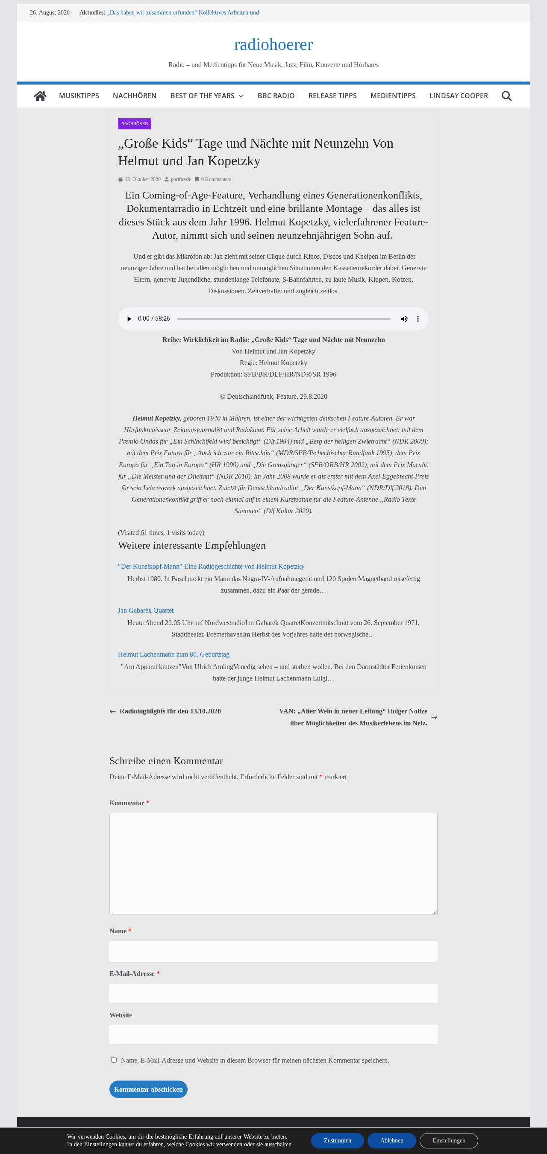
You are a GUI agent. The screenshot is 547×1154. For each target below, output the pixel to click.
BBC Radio (276, 95)
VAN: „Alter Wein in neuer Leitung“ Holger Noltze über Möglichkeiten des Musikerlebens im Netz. (353, 716)
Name (120, 931)
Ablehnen (391, 1140)
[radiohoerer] (40, 96)
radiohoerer (273, 44)
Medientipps (393, 95)
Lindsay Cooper (458, 95)
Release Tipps (333, 95)
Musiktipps (79, 95)
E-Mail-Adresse (134, 973)
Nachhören (135, 95)
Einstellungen (100, 1144)
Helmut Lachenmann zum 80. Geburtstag (173, 654)
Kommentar (129, 802)
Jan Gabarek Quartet (146, 610)
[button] (239, 96)
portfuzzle (181, 179)
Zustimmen (337, 1140)
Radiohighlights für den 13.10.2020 (170, 711)
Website (120, 1015)
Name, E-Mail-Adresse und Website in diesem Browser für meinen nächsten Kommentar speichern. (255, 1060)
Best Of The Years (203, 95)
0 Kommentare (216, 179)
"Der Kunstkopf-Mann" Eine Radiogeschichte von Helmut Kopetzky (211, 566)
